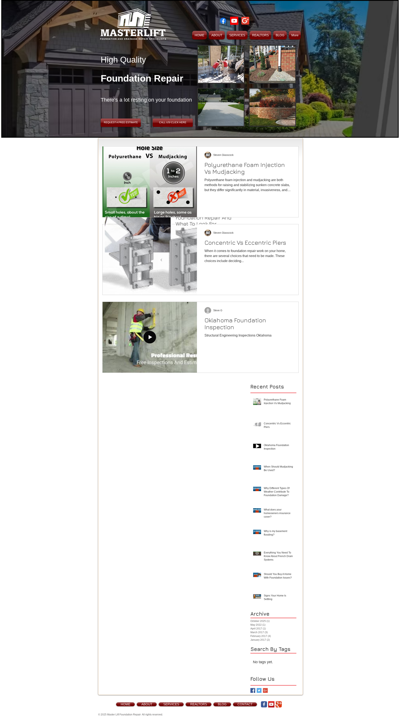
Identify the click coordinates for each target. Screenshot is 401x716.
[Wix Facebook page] (264, 704)
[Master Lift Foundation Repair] (223, 21)
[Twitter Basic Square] (259, 690)
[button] (221, 64)
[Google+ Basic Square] (265, 690)
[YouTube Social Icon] (271, 704)
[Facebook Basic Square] (252, 690)
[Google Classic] (278, 704)
